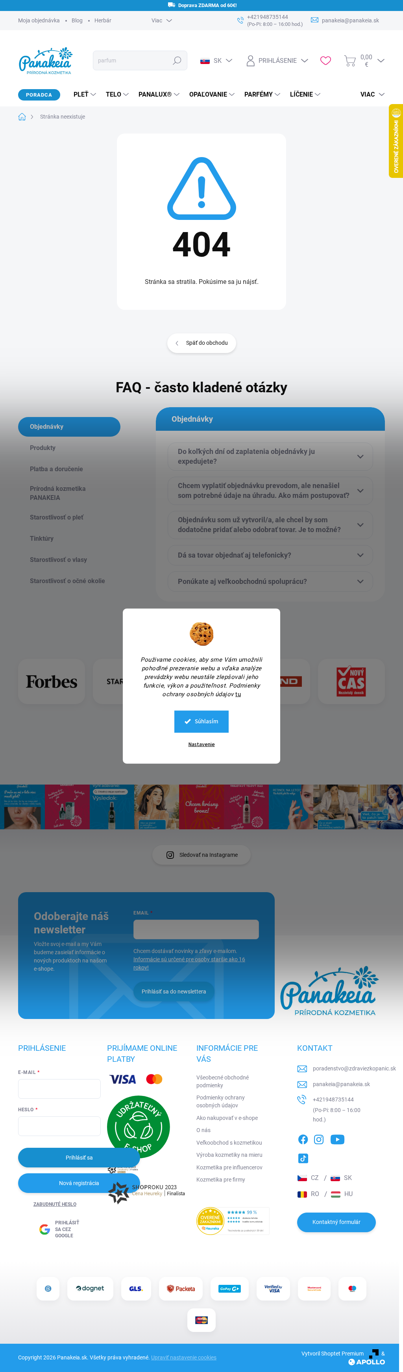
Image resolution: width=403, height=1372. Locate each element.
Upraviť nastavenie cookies (183, 1357)
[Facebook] (303, 1138)
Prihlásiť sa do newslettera (174, 991)
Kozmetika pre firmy (220, 1179)
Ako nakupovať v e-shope (227, 1118)
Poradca (39, 95)
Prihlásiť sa (79, 1157)
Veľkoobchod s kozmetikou (229, 1143)
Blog (77, 20)
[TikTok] (303, 1157)
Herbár (102, 20)
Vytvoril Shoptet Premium (332, 1353)
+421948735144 (333, 1099)
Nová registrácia (79, 1183)
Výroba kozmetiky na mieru (229, 1155)
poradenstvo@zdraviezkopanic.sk (354, 1068)
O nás (203, 1130)
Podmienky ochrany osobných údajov (220, 1101)
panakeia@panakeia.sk (341, 1084)
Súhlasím (206, 721)
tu (238, 693)
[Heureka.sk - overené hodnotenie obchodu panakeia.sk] (233, 1221)
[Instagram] (319, 1138)
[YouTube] (337, 1138)
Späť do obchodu (207, 343)
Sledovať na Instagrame (208, 855)
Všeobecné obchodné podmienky (222, 1081)
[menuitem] (82, 94)
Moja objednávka (39, 20)
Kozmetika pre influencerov (229, 1167)
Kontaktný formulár (336, 1222)
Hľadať (177, 60)
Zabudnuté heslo (54, 1204)
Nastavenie (202, 744)
